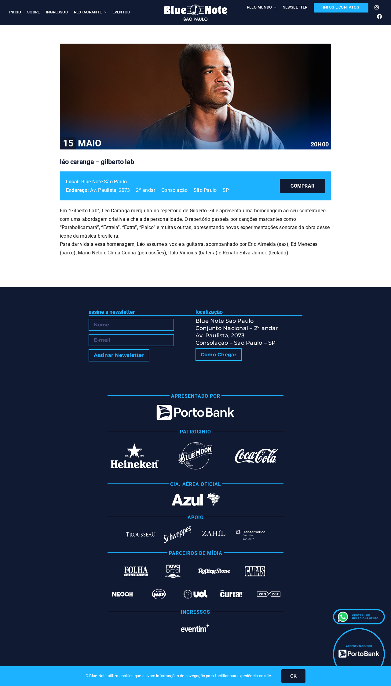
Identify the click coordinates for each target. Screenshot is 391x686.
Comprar (302, 186)
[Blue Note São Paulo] (195, 7)
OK (293, 676)
